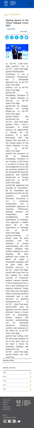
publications (7, 409)
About (5, 415)
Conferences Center (9, 417)
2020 (4, 372)
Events (5, 405)
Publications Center (9, 420)
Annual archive (8, 360)
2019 (4, 377)
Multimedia (6, 407)
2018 (4, 381)
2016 (4, 389)
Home (6, 15)
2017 (4, 385)
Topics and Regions (6, 401)
